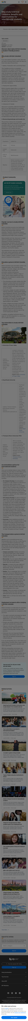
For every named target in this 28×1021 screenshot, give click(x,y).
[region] (14, 1012)
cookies (6, 1008)
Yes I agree (14, 1017)
